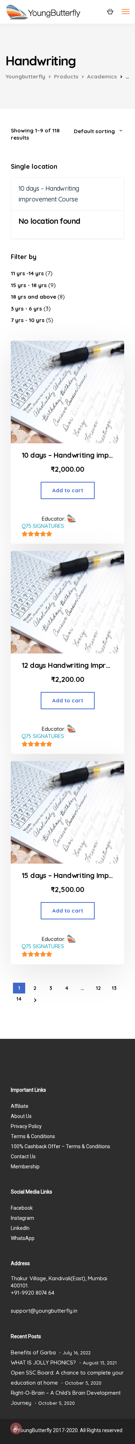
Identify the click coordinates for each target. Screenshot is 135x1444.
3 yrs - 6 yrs (26, 308)
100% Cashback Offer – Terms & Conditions (60, 1146)
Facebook (22, 1208)
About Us (21, 1116)
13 (114, 988)
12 (98, 988)
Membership (25, 1166)
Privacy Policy (26, 1126)
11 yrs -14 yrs (27, 273)
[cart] (110, 11)
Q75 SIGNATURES (43, 525)
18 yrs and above (33, 296)
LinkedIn (20, 1228)
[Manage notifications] (16, 1428)
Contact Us (23, 1156)
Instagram (22, 1218)
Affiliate (19, 1106)
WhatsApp (23, 1238)
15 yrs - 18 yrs (29, 285)
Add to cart (67, 490)
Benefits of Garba (33, 1352)
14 (19, 999)
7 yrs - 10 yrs (28, 320)
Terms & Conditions (33, 1136)
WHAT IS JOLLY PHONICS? (43, 1362)
